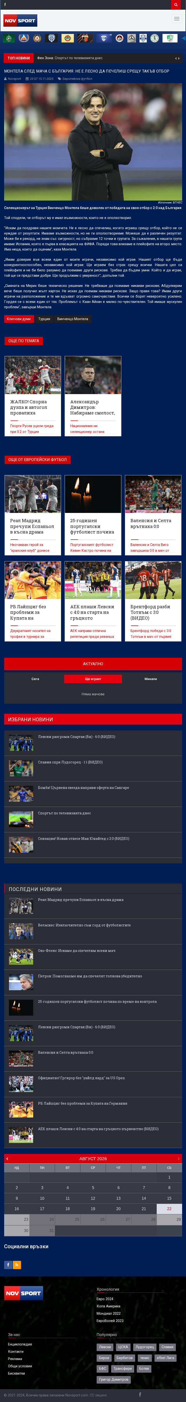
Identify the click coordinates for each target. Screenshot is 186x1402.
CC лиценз (98, 1395)
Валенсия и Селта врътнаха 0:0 (65, 1052)
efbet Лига (165, 1358)
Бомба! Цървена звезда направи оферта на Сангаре (83, 787)
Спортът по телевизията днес (64, 813)
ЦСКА (123, 1347)
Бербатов (125, 1358)
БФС (102, 1369)
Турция (44, 319)
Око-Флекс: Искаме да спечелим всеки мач (77, 950)
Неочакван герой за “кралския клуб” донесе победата (29, 551)
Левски (105, 1347)
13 (118, 1198)
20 (118, 1209)
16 (17, 1209)
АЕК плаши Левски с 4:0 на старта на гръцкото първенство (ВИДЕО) (98, 1128)
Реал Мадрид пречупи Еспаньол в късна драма (81, 899)
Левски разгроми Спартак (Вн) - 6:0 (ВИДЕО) (76, 736)
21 (144, 1209)
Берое (104, 1358)
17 (42, 1209)
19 (93, 1209)
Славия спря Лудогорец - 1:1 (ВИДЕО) (70, 762)
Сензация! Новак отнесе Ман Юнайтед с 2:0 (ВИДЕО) (113, 58)
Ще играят (93, 679)
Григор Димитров (113, 1380)
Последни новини (35, 889)
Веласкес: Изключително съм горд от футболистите (84, 925)
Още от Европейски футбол (37, 459)
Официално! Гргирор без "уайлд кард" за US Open (81, 1078)
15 (169, 1198)
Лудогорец (145, 1347)
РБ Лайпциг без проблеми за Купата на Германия (82, 1103)
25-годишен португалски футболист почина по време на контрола (97, 1001)
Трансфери (123, 1369)
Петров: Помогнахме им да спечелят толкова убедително (90, 976)
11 (68, 1198)
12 (93, 1198)
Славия (167, 1347)
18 (67, 1209)
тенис (144, 1358)
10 (42, 1198)
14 (144, 1198)
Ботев (144, 1369)
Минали (151, 679)
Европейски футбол (77, 79)
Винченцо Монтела (72, 319)
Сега (35, 679)
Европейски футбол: (54, 58)
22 (169, 1209)
